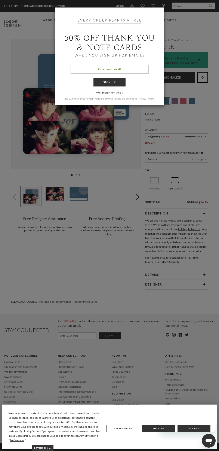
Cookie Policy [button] (23, 435)
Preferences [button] (17, 440)
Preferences (123, 428)
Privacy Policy (145, 98)
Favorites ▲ (42, 448)
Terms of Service (123, 98)
